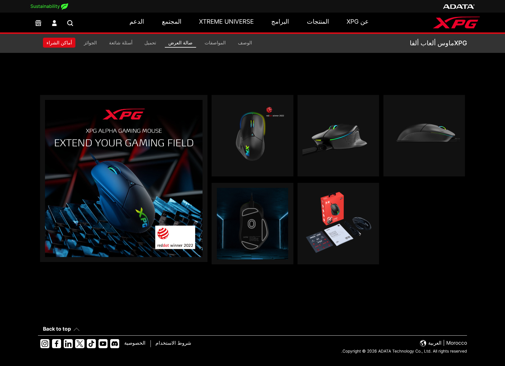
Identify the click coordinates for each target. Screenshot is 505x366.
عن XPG (358, 21)
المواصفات (215, 43)
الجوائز (90, 43)
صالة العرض (180, 43)
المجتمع (171, 21)
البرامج (280, 21)
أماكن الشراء (59, 43)
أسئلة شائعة (120, 43)
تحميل (150, 43)
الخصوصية (135, 343)
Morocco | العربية (447, 343)
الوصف (245, 43)
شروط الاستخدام (173, 343)
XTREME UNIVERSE (226, 21)
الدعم (136, 21)
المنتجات (318, 21)
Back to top (57, 329)
